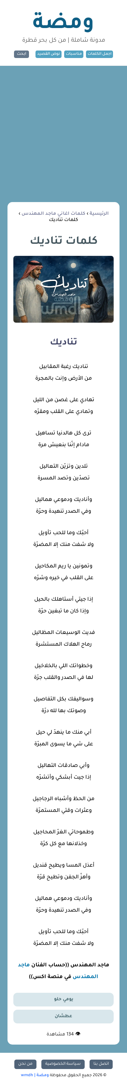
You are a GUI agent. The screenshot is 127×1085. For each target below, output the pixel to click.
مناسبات (74, 54)
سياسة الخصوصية (63, 1064)
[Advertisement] (63, 132)
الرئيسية (99, 214)
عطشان (63, 1016)
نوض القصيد (48, 54)
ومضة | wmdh (35, 1075)
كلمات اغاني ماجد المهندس (53, 214)
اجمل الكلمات (99, 54)
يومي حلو (63, 999)
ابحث (21, 54)
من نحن (25, 1064)
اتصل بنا (101, 1064)
